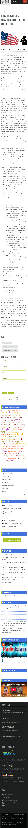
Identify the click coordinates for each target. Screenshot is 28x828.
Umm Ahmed (5, 491)
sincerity (6, 453)
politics (18, 446)
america (18, 410)
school (22, 451)
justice (14, 429)
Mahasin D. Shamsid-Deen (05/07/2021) (14, 50)
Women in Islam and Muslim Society (12, 523)
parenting (20, 441)
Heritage (16, 425)
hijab (20, 425)
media (14, 432)
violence (13, 458)
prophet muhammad (5, 449)
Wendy (21, 458)
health (9, 425)
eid (21, 417)
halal (18, 422)
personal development (19, 443)
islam (15, 427)
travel (9, 458)
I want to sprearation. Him (8, 613)
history (23, 425)
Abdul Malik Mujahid (7, 479)
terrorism (4, 457)
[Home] (6, 2)
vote (16, 458)
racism (21, 449)
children (10, 412)
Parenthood (14, 441)
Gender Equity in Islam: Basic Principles (13, 517)
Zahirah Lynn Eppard (7, 488)
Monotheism (4, 434)
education (16, 417)
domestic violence (6, 417)
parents (3, 444)
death (24, 415)
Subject (4, 372)
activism (6, 410)
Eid (4, 12)
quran (18, 448)
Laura (20, 430)
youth (11, 460)
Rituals (19, 451)
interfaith (12, 427)
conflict (10, 415)
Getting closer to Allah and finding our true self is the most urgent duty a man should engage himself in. (14, 608)
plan (2, 446)
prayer (22, 446)
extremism (12, 420)
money (21, 432)
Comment (5, 378)
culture (17, 415)
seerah (2, 453)
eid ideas (12, 110)
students (10, 456)
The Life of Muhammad (9, 520)
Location (4, 366)
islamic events (20, 427)
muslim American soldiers (9, 350)
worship (7, 460)
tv (10, 458)
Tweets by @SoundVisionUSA (8, 595)
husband (3, 427)
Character (4, 412)
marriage (4, 431)
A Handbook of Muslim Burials (11, 526)
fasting (22, 420)
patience (7, 444)
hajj (16, 423)
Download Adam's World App (11, 803)
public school (13, 449)
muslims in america (13, 436)
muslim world (18, 439)
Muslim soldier (7, 343)
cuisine (13, 415)
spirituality (4, 455)
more (24, 494)
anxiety (21, 410)
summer (14, 456)
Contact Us (7, 805)
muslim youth (5, 441)
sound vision (19, 453)
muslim (8, 434)
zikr (15, 461)
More (24, 463)
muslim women (9, 439)
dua (12, 418)
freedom (6, 422)
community (5, 414)
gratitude (13, 423)
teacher (18, 456)
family (17, 420)
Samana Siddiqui (6, 476)
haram (22, 422)
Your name (5, 361)
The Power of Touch (7, 554)
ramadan (4, 450)
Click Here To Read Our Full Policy (10, 730)
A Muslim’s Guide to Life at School (12, 508)
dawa (20, 415)
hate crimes (4, 425)
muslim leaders (14, 434)
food (2, 422)
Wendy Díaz (5, 482)
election (23, 418)
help (12, 425)
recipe (9, 451)
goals (10, 423)
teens (22, 455)
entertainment (5, 420)
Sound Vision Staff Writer (8, 473)
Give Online (7, 797)
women (2, 461)
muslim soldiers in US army (10, 347)
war (18, 458)
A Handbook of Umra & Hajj (10, 505)
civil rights (17, 412)
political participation (12, 446)
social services (12, 453)
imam (8, 427)
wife (24, 458)
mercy (18, 432)
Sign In (6, 808)
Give (25, 1)
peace (11, 444)
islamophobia (6, 429)
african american (12, 410)
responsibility (14, 451)
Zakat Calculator (8, 795)
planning (6, 446)
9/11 (2, 410)
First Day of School (6, 582)
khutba (17, 430)
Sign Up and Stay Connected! (12, 540)
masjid (10, 432)
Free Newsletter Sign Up (10, 800)
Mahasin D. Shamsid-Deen (8, 485)
